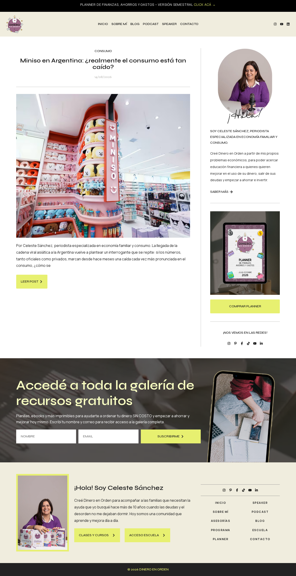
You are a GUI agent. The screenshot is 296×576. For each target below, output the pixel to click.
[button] (97, 535)
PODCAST (151, 24)
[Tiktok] (248, 343)
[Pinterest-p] (235, 343)
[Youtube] (281, 24)
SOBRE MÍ (119, 24)
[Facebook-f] (242, 343)
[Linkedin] (288, 24)
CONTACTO (189, 24)
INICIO (103, 24)
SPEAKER (169, 24)
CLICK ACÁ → (205, 4)
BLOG (134, 24)
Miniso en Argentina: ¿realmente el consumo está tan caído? (103, 64)
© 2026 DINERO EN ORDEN (148, 569)
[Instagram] (275, 24)
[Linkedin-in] (261, 343)
